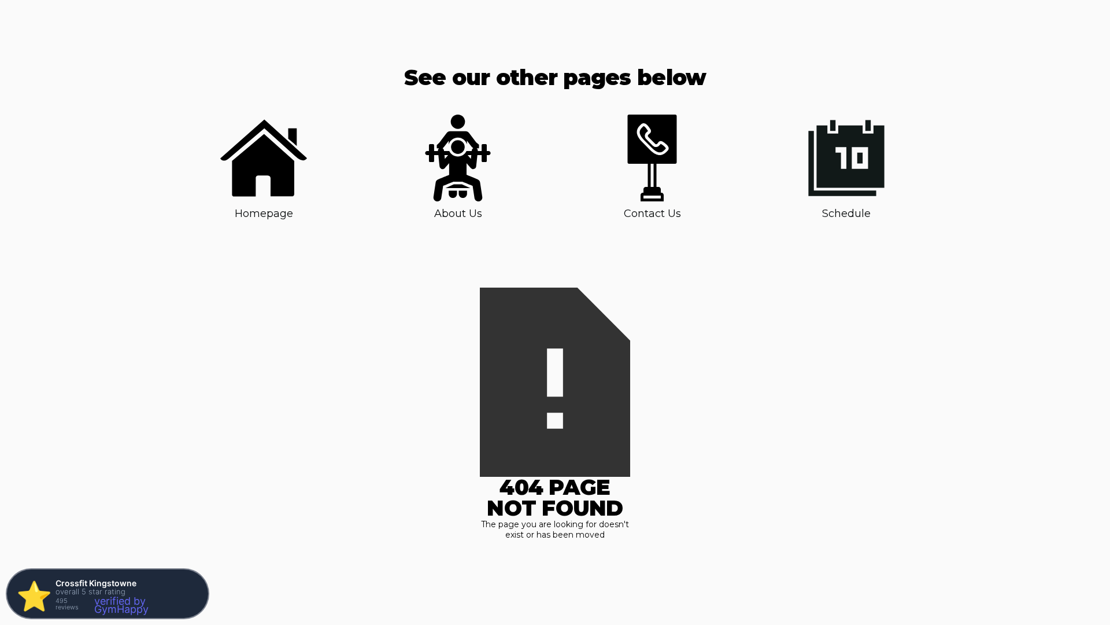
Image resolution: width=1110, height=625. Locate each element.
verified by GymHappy (121, 605)
